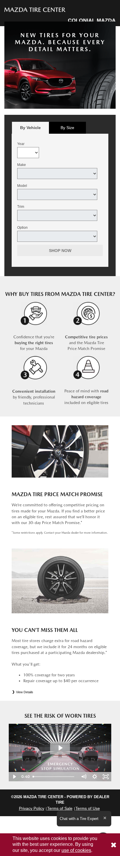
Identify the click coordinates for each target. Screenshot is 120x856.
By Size (67, 127)
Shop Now (60, 250)
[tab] (30, 128)
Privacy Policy (31, 808)
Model (22, 186)
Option (22, 228)
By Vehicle (30, 127)
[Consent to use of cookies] (114, 845)
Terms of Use (87, 808)
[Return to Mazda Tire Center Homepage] (35, 9)
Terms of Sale (60, 808)
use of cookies (76, 850)
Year (20, 144)
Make (21, 165)
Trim (20, 207)
